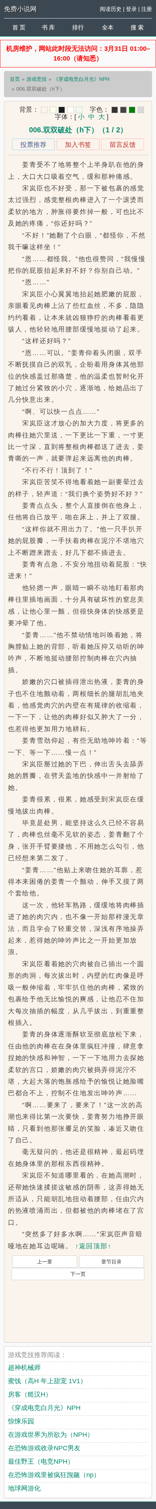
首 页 (18, 27)
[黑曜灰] (61, 110)
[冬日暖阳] (44, 110)
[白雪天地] (70, 110)
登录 (131, 9)
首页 (15, 79)
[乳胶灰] (140, 110)
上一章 (44, 1262)
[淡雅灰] (123, 110)
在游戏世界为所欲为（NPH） (51, 1434)
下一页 (78, 1274)
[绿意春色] (79, 110)
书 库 (48, 27)
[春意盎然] (132, 110)
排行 (78, 27)
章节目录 (111, 1262)
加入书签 (78, 144)
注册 (146, 9)
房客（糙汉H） (30, 1394)
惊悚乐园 (21, 1421)
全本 (108, 27)
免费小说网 (20, 9)
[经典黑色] (114, 110)
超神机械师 (24, 1367)
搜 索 (137, 27)
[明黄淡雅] (53, 110)
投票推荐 (33, 144)
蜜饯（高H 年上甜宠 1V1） (47, 1381)
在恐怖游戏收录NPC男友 (44, 1448)
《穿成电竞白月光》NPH (81, 79)
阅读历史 (111, 9)
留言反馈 (123, 144)
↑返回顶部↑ (93, 1246)
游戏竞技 (36, 79)
